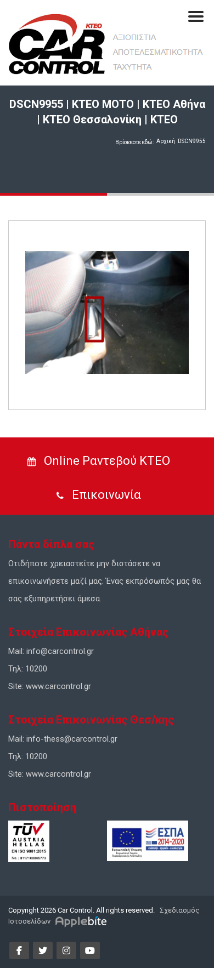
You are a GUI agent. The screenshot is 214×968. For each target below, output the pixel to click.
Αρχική (165, 141)
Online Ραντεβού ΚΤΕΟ (105, 461)
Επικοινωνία (105, 495)
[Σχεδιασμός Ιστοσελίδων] (82, 921)
